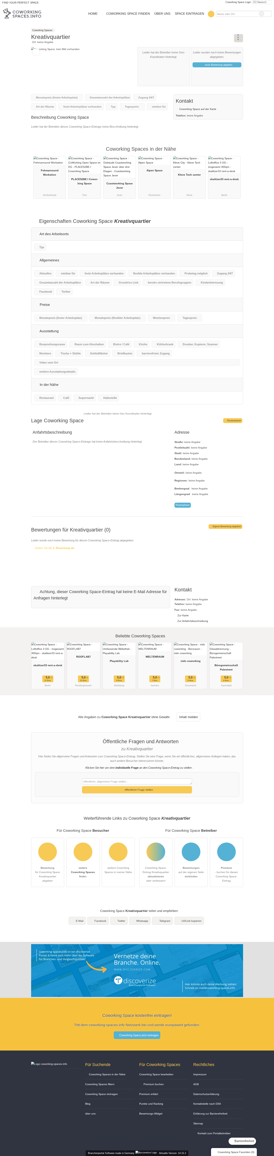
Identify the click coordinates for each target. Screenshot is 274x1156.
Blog (87, 1103)
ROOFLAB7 (83, 656)
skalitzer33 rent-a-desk (224, 179)
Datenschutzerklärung (206, 1094)
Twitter (121, 920)
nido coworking (191, 660)
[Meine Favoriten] (211, 14)
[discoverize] (137, 994)
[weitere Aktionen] (238, 38)
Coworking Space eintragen (101, 1094)
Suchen (269, 14)
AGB (196, 1084)
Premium (235, 152)
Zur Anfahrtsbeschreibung (192, 620)
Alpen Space (155, 170)
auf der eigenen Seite (191, 872)
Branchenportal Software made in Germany (110, 1153)
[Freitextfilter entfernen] (261, 13)
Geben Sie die (54, 548)
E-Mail (79, 920)
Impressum (200, 1074)
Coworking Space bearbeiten (156, 1074)
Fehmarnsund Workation (50, 172)
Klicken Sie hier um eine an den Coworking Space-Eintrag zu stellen (138, 767)
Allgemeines (49, 260)
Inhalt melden (188, 717)
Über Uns (162, 13)
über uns (90, 1113)
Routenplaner (234, 420)
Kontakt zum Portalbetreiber (214, 1133)
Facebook (100, 920)
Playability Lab (119, 660)
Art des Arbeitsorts (54, 234)
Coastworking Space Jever (119, 185)
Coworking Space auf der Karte (197, 109)
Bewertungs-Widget (150, 1113)
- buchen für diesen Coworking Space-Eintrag (226, 874)
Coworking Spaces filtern (99, 1084)
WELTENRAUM (155, 656)
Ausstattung (49, 331)
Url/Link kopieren (191, 920)
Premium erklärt (148, 1094)
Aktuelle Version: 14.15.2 (172, 1153)
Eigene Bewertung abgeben (226, 526)
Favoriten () (236, 1152)
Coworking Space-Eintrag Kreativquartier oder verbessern (156, 874)
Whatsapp (142, 920)
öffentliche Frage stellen (138, 789)
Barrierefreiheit (244, 1141)
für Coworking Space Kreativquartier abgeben (47, 874)
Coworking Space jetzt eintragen (139, 1035)
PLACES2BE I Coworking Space (84, 181)
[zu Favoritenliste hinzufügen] (36, 52)
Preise (44, 305)
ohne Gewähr (160, 717)
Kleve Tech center (189, 174)
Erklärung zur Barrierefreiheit (210, 1113)
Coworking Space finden (128, 13)
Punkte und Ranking (151, 1103)
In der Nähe (49, 385)
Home (92, 13)
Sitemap (198, 1123)
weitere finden (83, 872)
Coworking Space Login (238, 2)
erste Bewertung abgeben (218, 64)
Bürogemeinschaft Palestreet (226, 667)
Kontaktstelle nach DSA (207, 1103)
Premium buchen (153, 1084)
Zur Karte (183, 615)
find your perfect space (20, 2)
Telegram (164, 920)
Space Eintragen (189, 13)
